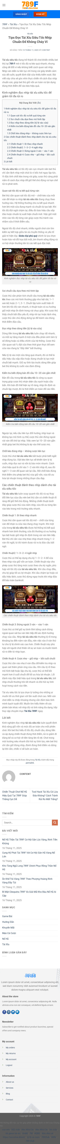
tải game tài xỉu (13, 1133)
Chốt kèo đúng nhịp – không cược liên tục (29, 133)
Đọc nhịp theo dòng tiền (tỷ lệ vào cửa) (27, 122)
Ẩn (39, 103)
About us (10, 1082)
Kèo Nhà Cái (28, 1129)
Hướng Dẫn (8, 922)
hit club (53, 1129)
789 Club (30, 1141)
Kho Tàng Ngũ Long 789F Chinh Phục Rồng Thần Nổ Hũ (29, 867)
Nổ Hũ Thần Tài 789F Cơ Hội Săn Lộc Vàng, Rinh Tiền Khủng (29, 841)
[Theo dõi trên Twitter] (13, 1012)
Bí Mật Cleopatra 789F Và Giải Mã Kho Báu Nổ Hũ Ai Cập (29, 893)
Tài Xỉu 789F (30, 711)
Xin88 (25, 1133)
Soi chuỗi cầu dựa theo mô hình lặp (26, 119)
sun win (6, 1129)
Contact (9, 1099)
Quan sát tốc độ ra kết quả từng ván (26, 115)
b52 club (16, 1129)
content (46, 50)
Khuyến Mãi (8, 927)
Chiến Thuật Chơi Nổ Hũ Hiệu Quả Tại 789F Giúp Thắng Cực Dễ (14, 795)
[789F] (30, 5)
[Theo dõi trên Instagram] (9, 1012)
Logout (9, 1065)
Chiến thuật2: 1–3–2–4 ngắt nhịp (25, 147)
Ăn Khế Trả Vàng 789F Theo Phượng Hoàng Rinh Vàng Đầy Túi (27, 881)
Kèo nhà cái (47, 1133)
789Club (45, 1137)
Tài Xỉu (13, 24)
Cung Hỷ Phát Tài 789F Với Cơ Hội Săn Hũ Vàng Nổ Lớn (28, 854)
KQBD (37, 1133)
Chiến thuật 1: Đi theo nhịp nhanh (25, 144)
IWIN (53, 1137)
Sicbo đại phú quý (28, 235)
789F (4, 24)
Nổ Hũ (5, 938)
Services (9, 1088)
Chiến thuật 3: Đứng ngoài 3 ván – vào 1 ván (30, 151)
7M (31, 1133)
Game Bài (7, 916)
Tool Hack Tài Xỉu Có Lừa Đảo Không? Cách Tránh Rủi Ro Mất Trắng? (45, 795)
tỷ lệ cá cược (33, 1137)
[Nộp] (55, 822)
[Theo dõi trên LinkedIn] (17, 1012)
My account (11, 1059)
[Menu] (4, 5)
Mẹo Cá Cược (9, 933)
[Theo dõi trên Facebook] (4, 1012)
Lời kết (8, 161)
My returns (11, 1053)
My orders (10, 1047)
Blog (8, 1094)
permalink (30, 763)
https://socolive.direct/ (14, 1137)
